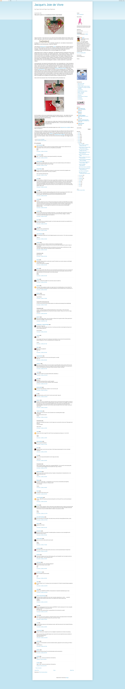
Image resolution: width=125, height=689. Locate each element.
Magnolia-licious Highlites (65, 127)
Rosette (38, 211)
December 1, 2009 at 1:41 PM (42, 444)
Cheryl (54, 46)
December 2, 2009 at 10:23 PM (42, 592)
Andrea (38, 641)
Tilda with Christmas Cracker (60, 68)
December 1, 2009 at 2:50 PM (42, 460)
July (80, 181)
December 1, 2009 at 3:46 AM (42, 223)
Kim (37, 605)
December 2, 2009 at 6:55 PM (42, 578)
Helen (38, 347)
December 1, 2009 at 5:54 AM (42, 256)
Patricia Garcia (39, 538)
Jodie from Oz (39, 630)
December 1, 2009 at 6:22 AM (42, 275)
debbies (38, 649)
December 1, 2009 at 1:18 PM (42, 437)
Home (54, 670)
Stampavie (80, 95)
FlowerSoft (80, 97)
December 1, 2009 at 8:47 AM (42, 343)
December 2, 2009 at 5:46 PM (42, 568)
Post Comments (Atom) (43, 672)
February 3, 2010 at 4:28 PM (41, 659)
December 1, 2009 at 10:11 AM (42, 383)
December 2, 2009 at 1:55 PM (42, 558)
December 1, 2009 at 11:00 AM (42, 396)
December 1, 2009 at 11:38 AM (42, 407)
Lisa (37, 622)
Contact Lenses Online (81, 190)
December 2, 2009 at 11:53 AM (42, 551)
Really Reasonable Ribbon (82, 91)
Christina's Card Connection (83, 119)
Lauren (38, 335)
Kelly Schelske (39, 441)
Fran (37, 190)
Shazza (38, 523)
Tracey (38, 279)
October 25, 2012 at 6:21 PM (41, 665)
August (80, 179)
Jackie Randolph (40, 497)
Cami (38, 178)
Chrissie (38, 242)
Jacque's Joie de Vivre (48, 4)
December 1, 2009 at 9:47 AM (42, 368)
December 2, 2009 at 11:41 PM (42, 611)
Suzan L (38, 400)
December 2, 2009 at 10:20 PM (42, 585)
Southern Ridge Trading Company (84, 86)
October (80, 176)
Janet (38, 431)
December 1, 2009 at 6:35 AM (42, 282)
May (80, 184)
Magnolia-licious (43, 46)
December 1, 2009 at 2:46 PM (42, 451)
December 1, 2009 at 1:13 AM (42, 165)
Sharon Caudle (39, 161)
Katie (38, 378)
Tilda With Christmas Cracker (41, 140)
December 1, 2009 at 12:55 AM (42, 157)
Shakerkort (79, 112)
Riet (37, 455)
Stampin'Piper (39, 168)
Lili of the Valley (80, 93)
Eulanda (38, 554)
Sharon (38, 285)
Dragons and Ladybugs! (82, 109)
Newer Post (37, 670)
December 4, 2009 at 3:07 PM (42, 646)
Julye (38, 227)
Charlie (38, 656)
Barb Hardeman (39, 145)
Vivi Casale (39, 562)
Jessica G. (38, 363)
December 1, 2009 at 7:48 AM (42, 304)
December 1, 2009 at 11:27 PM (42, 513)
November (81, 175)
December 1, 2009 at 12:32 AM (42, 151)
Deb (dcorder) (39, 387)
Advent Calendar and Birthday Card (83, 120)
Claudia (50, 133)
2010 (79, 140)
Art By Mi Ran (80, 89)
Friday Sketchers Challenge (83, 96)
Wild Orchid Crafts (81, 83)
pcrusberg (38, 548)
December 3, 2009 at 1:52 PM (42, 619)
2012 (79, 137)
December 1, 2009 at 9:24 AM (42, 352)
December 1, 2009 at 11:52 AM (42, 417)
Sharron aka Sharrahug (41, 595)
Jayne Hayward (39, 233)
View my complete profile (81, 52)
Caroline (38, 662)
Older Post (72, 670)
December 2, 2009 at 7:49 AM (42, 544)
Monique (38, 293)
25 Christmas (80, 124)
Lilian (38, 581)
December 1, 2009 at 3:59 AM (42, 230)
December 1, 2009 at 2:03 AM (42, 195)
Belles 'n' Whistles (81, 92)
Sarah (38, 219)
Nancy (38, 268)
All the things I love (81, 108)
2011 (79, 139)
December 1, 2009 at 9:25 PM (42, 501)
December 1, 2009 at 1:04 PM (42, 428)
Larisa (38, 372)
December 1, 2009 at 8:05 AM (42, 313)
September (81, 178)
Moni (37, 447)
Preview (78, 34)
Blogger (67, 677)
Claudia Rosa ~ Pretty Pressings (43, 324)
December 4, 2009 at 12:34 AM (42, 637)
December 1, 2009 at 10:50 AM (42, 390)
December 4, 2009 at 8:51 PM (42, 652)
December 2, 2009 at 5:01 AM (42, 527)
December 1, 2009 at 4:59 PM (42, 487)
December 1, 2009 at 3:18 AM (42, 216)
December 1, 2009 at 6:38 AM (42, 289)
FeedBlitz (86, 34)
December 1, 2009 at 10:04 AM (42, 375)
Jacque (83, 37)
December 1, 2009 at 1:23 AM (42, 187)
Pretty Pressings (81, 123)
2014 (79, 134)
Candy (38, 199)
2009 (79, 142)
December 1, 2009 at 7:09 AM (42, 298)
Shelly (38, 615)
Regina (38, 480)
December (81, 143)
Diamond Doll (39, 471)
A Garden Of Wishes (81, 115)
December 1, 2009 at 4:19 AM (42, 249)
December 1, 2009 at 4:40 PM (42, 476)
